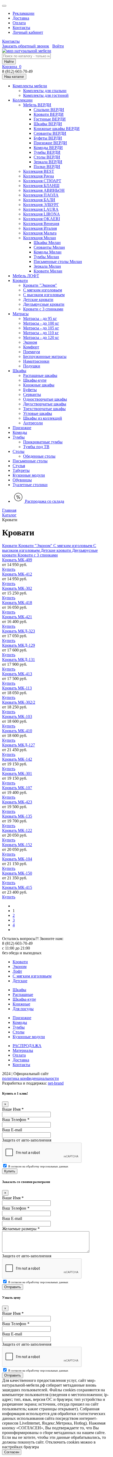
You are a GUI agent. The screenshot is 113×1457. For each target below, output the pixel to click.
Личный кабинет (28, 32)
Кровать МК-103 (17, 716)
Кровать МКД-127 (18, 745)
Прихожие (22, 1017)
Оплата (19, 23)
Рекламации (23, 13)
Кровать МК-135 (17, 816)
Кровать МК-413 (17, 674)
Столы (18, 1032)
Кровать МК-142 (17, 759)
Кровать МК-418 (17, 602)
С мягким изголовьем (32, 976)
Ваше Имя (13, 1109)
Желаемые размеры (21, 1228)
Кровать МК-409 (17, 560)
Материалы (23, 1050)
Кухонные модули (29, 1036)
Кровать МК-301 (17, 773)
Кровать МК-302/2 (18, 702)
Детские (20, 981)
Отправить (12, 1287)
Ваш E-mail (12, 1130)
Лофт (17, 971)
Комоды (20, 1022)
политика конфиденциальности (30, 1078)
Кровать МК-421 (17, 617)
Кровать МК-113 (17, 688)
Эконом (20, 966)
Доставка (21, 18)
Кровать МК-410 (17, 730)
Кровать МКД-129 (18, 645)
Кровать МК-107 (17, 787)
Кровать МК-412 (17, 574)
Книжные (21, 1004)
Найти (9, 62)
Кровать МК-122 (17, 830)
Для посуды (23, 1009)
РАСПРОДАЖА (27, 1045)
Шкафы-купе (24, 999)
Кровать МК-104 (17, 859)
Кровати (20, 962)
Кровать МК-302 (17, 588)
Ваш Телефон (15, 1119)
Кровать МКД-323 (18, 631)
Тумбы (19, 1027)
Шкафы (19, 990)
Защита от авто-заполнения (26, 1140)
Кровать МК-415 (17, 887)
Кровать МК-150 (17, 873)
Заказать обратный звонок (25, 46)
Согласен (11, 1452)
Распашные (23, 994)
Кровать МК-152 (17, 844)
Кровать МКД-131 (18, 659)
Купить (8, 569)
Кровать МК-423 (17, 802)
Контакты (21, 27)
